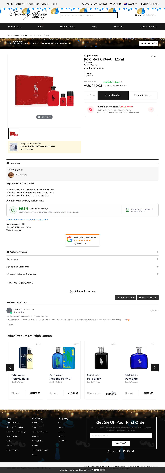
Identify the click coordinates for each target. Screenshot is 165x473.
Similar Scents (148, 26)
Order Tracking (12, 436)
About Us (35, 422)
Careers (35, 455)
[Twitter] (155, 56)
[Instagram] (124, 451)
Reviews (61, 432)
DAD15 (19, 43)
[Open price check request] (151, 109)
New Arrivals (67, 26)
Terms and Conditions (40, 432)
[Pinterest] (128, 451)
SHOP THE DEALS (149, 43)
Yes (96, 470)
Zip (59, 422)
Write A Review (127, 297)
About (10, 4)
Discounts (61, 427)
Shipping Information (14, 427)
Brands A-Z (14, 26)
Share (11, 324)
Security (35, 445)
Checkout (151, 15)
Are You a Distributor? (40, 450)
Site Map (61, 436)
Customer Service (12, 422)
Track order (33, 4)
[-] (87, 96)
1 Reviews (100, 68)
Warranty (35, 436)
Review (11, 302)
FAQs (8, 441)
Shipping (20, 4)
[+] (94, 96)
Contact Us (10, 445)
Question (22, 302)
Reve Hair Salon (12, 450)
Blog (54, 4)
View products (26, 149)
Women (118, 26)
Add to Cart (114, 95)
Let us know (126, 107)
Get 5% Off (121, 443)
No (103, 470)
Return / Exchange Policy (15, 432)
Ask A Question (149, 297)
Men (94, 26)
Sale (40, 26)
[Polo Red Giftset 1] (13, 133)
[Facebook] (152, 56)
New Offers (62, 441)
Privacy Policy (37, 441)
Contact (45, 4)
